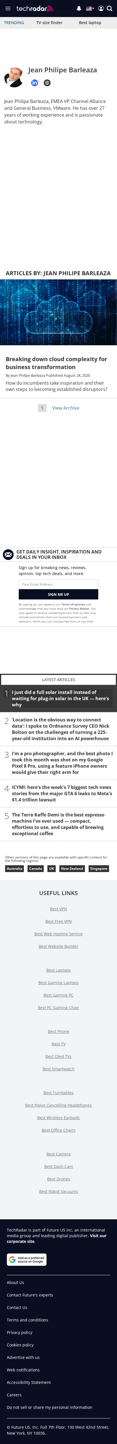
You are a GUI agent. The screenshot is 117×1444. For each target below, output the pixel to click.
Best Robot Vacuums (58, 1191)
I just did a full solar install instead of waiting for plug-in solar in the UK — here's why (60, 698)
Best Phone (58, 1031)
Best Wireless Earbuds (58, 1117)
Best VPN (58, 909)
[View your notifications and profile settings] (79, 8)
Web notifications (23, 1370)
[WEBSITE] (47, 83)
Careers (14, 1394)
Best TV (59, 1044)
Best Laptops (58, 970)
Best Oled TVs (58, 1056)
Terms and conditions (27, 1320)
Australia (14, 868)
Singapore (98, 868)
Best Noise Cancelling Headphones (58, 1105)
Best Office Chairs (59, 1130)
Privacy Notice (79, 609)
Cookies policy (20, 1345)
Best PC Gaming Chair (58, 1007)
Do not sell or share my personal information (49, 1407)
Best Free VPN (58, 921)
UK (51, 868)
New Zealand (72, 868)
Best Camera (59, 1154)
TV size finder (49, 22)
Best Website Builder (58, 946)
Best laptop (90, 22)
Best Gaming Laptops (58, 982)
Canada (35, 868)
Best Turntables (58, 1092)
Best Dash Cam (58, 1166)
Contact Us (17, 1307)
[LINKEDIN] (34, 83)
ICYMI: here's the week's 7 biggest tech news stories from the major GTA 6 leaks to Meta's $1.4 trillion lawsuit (62, 793)
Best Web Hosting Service (58, 933)
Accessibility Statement (29, 1382)
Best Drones (58, 1179)
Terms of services (73, 604)
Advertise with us (23, 1357)
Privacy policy (19, 1332)
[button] (109, 8)
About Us (15, 1282)
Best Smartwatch (59, 1069)
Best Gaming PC (58, 995)
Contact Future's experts (30, 1295)
